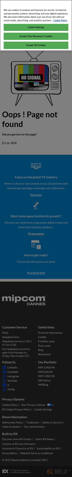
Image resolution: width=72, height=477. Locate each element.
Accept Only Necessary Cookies (36, 36)
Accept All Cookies (36, 45)
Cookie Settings (36, 27)
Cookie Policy (60, 20)
